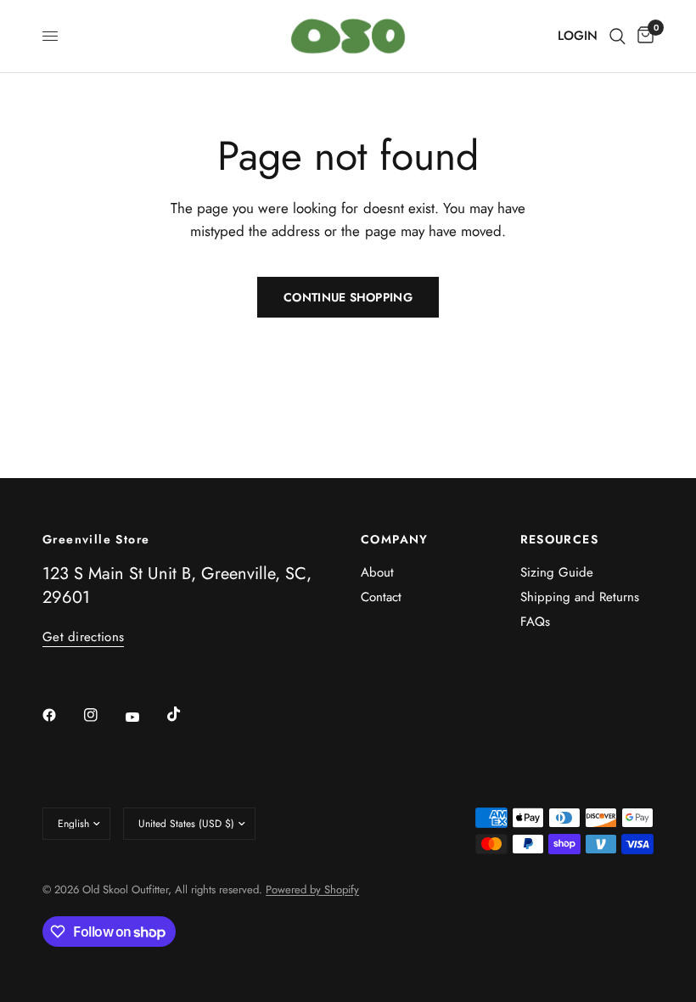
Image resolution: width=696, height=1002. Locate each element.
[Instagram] (102, 715)
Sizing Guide (556, 572)
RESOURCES (559, 539)
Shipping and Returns (579, 597)
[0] (642, 36)
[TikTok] (186, 714)
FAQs (535, 621)
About (377, 572)
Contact (381, 597)
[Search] (617, 36)
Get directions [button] (83, 637)
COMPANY (395, 539)
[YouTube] (144, 716)
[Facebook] (61, 715)
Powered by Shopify (312, 889)
